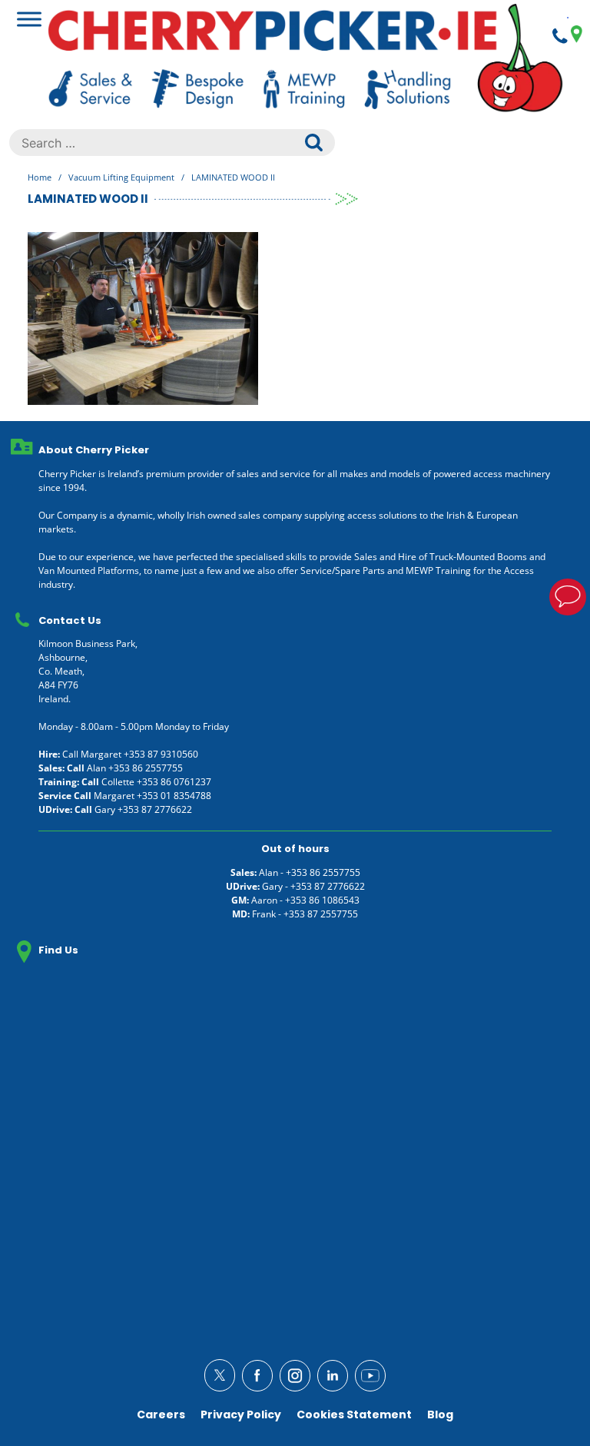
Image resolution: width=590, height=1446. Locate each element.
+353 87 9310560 (161, 754)
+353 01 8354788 (174, 795)
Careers (161, 1414)
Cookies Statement (354, 1414)
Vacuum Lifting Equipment (121, 177)
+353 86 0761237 (174, 781)
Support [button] (567, 597)
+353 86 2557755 (145, 767)
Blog (440, 1414)
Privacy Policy (241, 1414)
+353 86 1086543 (322, 900)
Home (39, 177)
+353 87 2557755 (320, 913)
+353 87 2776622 (155, 809)
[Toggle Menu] (29, 19)
